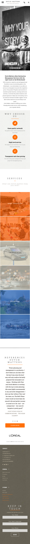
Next (26, 437)
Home (4, 490)
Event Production (7, 494)
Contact (4, 480)
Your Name (15, 515)
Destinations (6, 472)
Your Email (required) (15, 521)
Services (4, 492)
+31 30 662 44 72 (24, 2)
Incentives (5, 496)
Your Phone (15, 528)
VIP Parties (5, 498)
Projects (4, 474)
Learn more (15, 425)
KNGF (20, 418)
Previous (4, 437)
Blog (3, 476)
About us (5, 478)
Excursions (5, 500)
